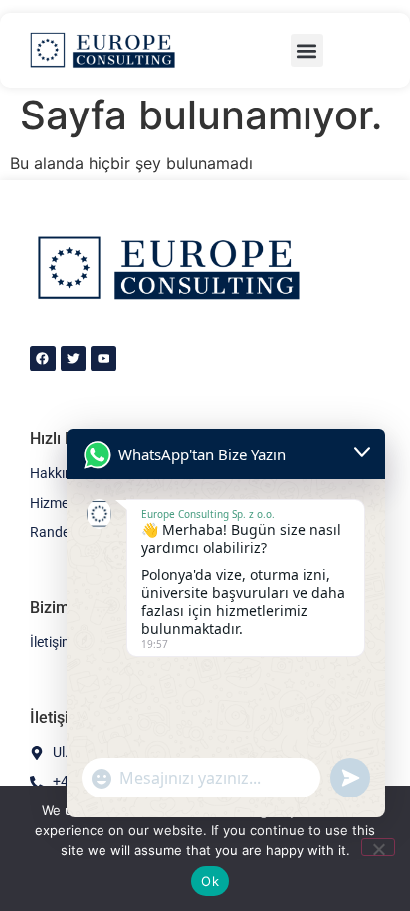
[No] (378, 847)
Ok (210, 881)
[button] (307, 50)
